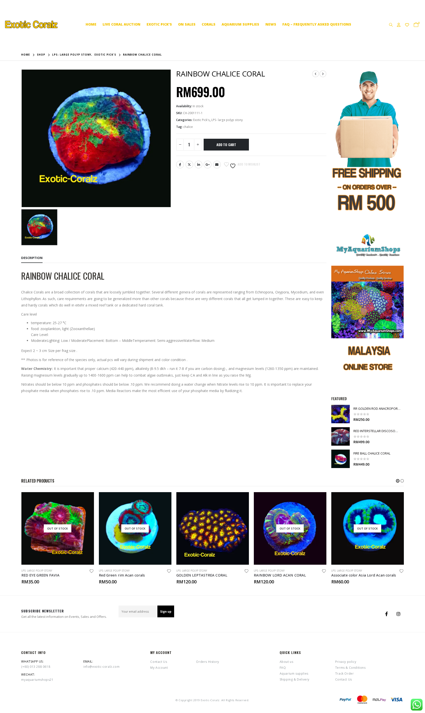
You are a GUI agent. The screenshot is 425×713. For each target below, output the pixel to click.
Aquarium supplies (240, 24)
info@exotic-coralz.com (101, 667)
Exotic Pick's (201, 120)
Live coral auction (121, 24)
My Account (159, 668)
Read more (85, 500)
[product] (340, 414)
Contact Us (158, 662)
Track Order (344, 673)
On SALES (187, 24)
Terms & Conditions (350, 668)
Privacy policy (345, 662)
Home (91, 24)
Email (217, 164)
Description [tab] (32, 258)
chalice (188, 127)
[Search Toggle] (391, 25)
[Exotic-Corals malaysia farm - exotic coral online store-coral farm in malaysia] (30, 24)
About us (286, 662)
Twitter (189, 164)
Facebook (180, 164)
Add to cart (226, 144)
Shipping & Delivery (294, 679)
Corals (208, 24)
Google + (208, 164)
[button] (397, 481)
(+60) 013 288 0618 (35, 667)
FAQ (283, 668)
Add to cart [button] (240, 500)
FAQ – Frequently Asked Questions (316, 24)
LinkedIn (198, 164)
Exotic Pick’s (159, 24)
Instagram (398, 614)
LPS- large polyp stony (227, 120)
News (270, 24)
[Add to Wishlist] (91, 572)
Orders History (207, 662)
